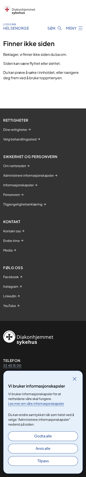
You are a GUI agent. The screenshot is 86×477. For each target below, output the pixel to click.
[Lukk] (74, 379)
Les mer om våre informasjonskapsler (36, 403)
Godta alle (43, 436)
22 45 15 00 (12, 365)
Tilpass (43, 460)
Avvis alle (43, 448)
